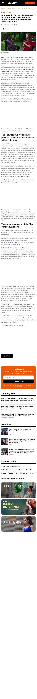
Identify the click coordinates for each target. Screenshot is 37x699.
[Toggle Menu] (3, 3)
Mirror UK (13, 242)
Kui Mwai (6, 24)
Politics (24, 473)
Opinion (32, 473)
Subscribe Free (19, 382)
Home (3, 8)
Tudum (17, 83)
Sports (4, 473)
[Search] (22, 3)
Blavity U (28, 470)
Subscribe (30, 3)
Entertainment (10, 8)
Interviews (5, 466)
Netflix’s (3, 57)
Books (18, 473)
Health (11, 473)
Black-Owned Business (9, 470)
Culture (21, 470)
